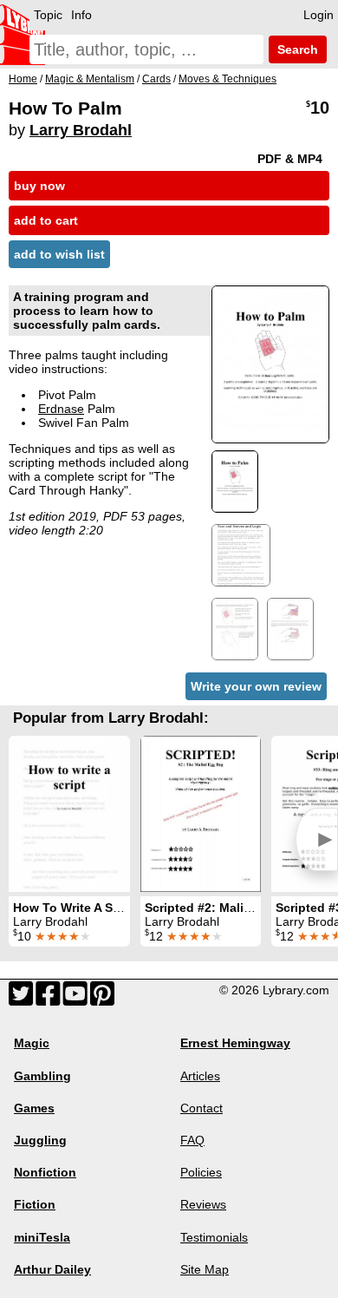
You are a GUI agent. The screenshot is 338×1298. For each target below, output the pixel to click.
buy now (39, 186)
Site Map (204, 1269)
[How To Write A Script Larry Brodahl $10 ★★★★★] (69, 814)
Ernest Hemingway (235, 1043)
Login (318, 15)
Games (34, 1108)
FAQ (192, 1140)
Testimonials (214, 1237)
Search (296, 49)
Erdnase (61, 409)
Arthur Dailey (52, 1269)
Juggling (40, 1140)
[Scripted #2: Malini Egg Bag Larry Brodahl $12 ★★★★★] (200, 814)
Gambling (42, 1076)
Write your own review (256, 686)
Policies (201, 1172)
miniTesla (42, 1237)
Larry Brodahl (80, 130)
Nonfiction (45, 1172)
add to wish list (59, 254)
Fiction (34, 1204)
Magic (31, 1043)
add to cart (46, 220)
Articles (200, 1076)
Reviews (203, 1204)
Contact (201, 1108)
